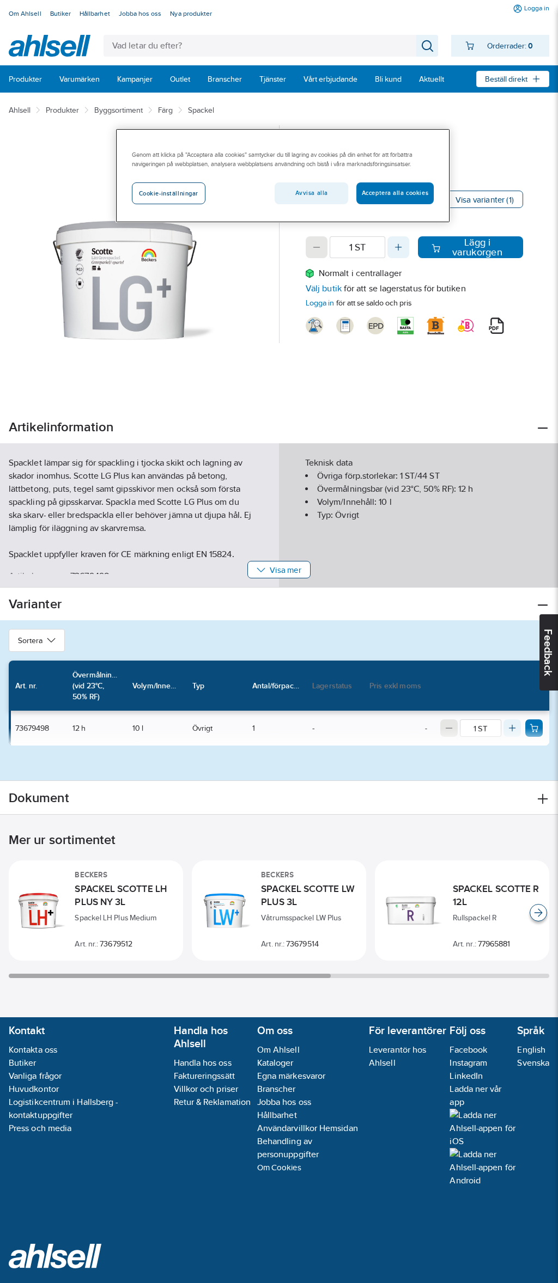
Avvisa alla (311, 193)
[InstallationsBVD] (345, 325)
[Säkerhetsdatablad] (314, 325)
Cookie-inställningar (168, 193)
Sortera (30, 640)
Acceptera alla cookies (395, 193)
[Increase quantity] (398, 247)
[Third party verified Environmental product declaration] (375, 325)
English (531, 1049)
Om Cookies (279, 1167)
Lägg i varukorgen (477, 247)
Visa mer (285, 570)
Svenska (533, 1063)
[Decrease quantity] (316, 247)
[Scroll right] (538, 912)
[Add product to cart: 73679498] (534, 728)
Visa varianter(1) (485, 199)
